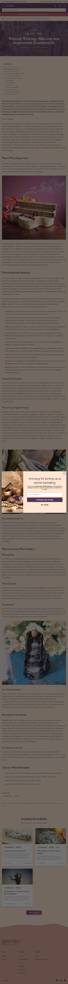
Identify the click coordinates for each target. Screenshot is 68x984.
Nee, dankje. (45, 504)
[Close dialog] (64, 473)
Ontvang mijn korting (44, 500)
